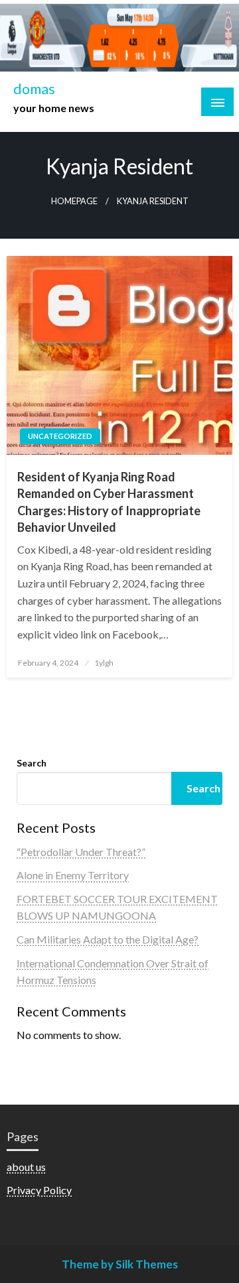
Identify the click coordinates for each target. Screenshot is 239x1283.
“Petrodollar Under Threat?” (81, 851)
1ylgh (104, 663)
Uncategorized (60, 436)
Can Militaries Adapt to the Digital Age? (108, 939)
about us (26, 1166)
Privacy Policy (39, 1190)
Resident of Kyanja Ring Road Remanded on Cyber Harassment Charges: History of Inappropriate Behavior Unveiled (108, 501)
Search (31, 762)
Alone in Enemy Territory (73, 875)
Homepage (74, 201)
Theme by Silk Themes (120, 1264)
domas (34, 88)
